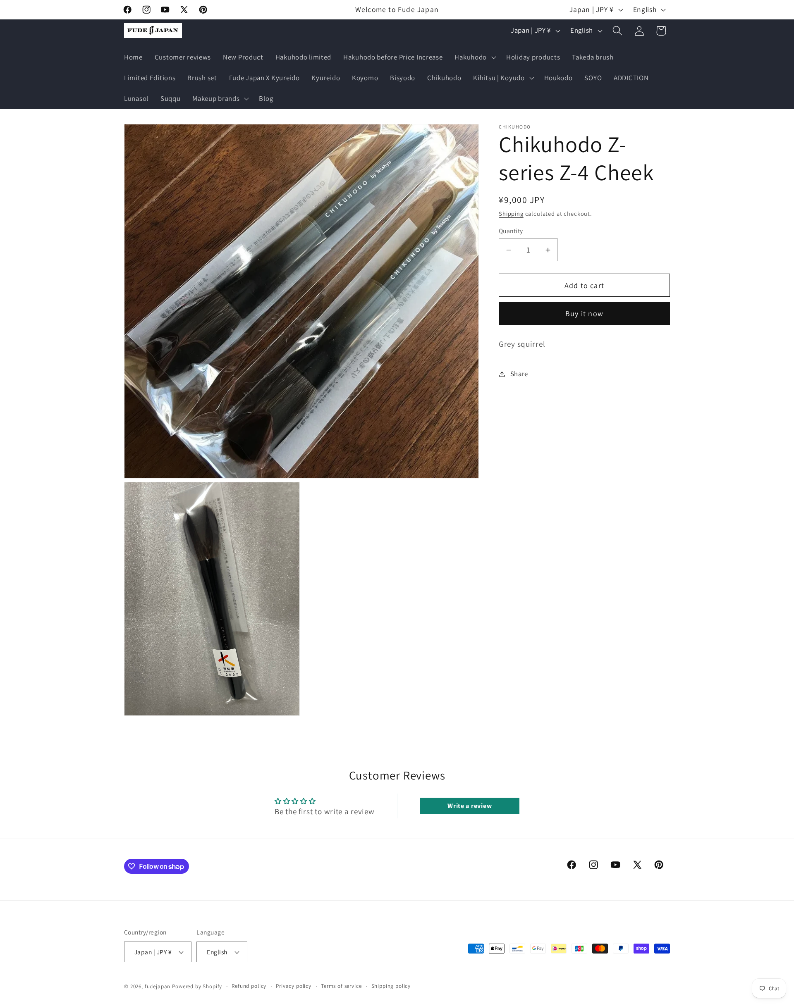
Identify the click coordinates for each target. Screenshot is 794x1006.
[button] (474, 57)
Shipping (511, 214)
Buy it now (584, 314)
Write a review (469, 805)
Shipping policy (391, 985)
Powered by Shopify (197, 986)
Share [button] (519, 373)
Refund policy (249, 985)
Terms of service (341, 985)
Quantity (511, 230)
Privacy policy (293, 985)
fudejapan (158, 986)
